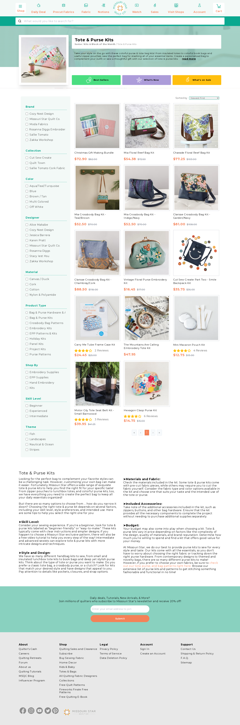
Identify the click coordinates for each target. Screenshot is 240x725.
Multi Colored (39, 201)
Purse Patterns (40, 354)
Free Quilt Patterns (72, 684)
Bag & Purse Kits (41, 318)
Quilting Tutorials (30, 671)
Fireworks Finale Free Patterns (73, 691)
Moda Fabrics (39, 124)
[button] (20, 7)
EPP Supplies (39, 377)
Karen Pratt (38, 240)
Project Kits (38, 349)
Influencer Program (32, 680)
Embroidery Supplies (44, 372)
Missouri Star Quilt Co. (45, 119)
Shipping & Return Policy (197, 653)
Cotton (34, 289)
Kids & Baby (67, 666)
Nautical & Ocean (42, 444)
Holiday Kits (38, 339)
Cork (33, 284)
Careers (24, 653)
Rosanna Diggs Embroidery (48, 129)
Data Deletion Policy (113, 657)
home (78, 44)
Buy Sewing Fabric (71, 657)
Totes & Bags (67, 671)
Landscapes (38, 439)
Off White (36, 207)
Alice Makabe (39, 224)
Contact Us (188, 649)
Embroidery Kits (41, 328)
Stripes (34, 449)
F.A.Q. (185, 657)
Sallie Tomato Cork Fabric (47, 168)
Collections (66, 680)
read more (189, 59)
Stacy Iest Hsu (39, 256)
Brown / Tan (38, 196)
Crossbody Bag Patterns (46, 323)
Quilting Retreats (30, 657)
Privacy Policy (109, 649)
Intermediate (39, 416)
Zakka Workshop (41, 140)
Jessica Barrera (40, 235)
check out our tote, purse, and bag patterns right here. (170, 564)
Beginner (36, 405)
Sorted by (181, 98)
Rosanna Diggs (40, 251)
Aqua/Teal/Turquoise (44, 186)
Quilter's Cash (28, 649)
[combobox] (120, 21)
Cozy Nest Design (42, 114)
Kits (32, 388)
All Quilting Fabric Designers (78, 675)
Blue (33, 191)
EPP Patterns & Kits (43, 333)
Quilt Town (37, 163)
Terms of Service (111, 653)
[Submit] (20, 21)
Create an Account (152, 653)
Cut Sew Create (40, 158)
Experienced (38, 411)
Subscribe (65, 653)
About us (25, 666)
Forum (23, 662)
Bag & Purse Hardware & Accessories (54, 312)
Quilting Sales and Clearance (78, 649)
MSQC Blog (26, 675)
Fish (32, 434)
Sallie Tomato (39, 134)
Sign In (144, 649)
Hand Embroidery (42, 382)
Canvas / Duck (39, 279)
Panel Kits (36, 344)
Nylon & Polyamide (43, 295)
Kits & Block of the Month (99, 44)
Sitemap (186, 662)
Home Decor (68, 662)
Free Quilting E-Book (73, 696)
